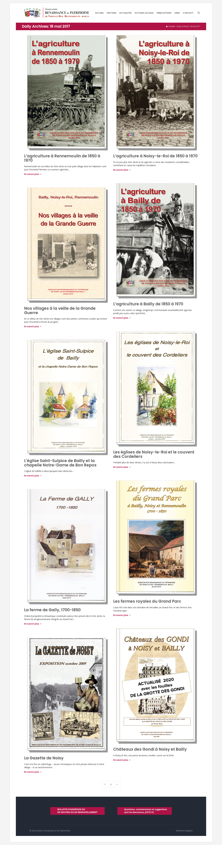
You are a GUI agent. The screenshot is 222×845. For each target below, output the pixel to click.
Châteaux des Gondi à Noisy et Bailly (150, 749)
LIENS (177, 12)
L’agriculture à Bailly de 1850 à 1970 (148, 304)
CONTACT (188, 12)
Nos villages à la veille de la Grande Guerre (60, 310)
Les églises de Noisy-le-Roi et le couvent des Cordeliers (153, 454)
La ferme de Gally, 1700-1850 (52, 610)
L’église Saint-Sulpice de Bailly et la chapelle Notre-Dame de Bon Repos (60, 463)
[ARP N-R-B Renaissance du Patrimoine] (56, 13)
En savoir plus (32, 174)
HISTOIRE (111, 12)
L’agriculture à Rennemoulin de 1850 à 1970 (62, 158)
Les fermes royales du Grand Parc (147, 601)
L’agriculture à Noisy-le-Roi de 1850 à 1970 (155, 156)
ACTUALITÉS (125, 12)
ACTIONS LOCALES (144, 12)
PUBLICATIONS (164, 12)
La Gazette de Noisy (44, 758)
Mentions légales (184, 830)
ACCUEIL (99, 12)
